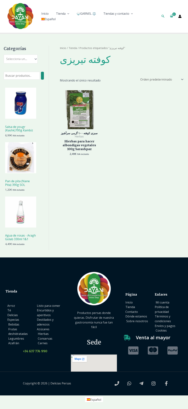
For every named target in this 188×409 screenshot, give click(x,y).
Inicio (45, 14)
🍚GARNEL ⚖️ (86, 14)
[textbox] (19, 59)
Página (131, 294)
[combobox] (21, 58)
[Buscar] (42, 76)
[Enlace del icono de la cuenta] (180, 16)
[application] (67, 14)
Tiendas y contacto (116, 14)
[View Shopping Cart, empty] (171, 16)
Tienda (61, 14)
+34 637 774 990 (35, 351)
